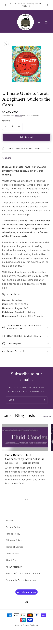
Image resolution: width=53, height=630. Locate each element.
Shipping (18, 116)
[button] (6, 22)
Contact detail (13, 553)
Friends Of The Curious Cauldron (23, 573)
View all (47, 416)
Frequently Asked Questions (21, 580)
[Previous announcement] (5, 5)
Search (9, 520)
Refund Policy (13, 534)
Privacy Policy (13, 527)
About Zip (11, 560)
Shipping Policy (14, 540)
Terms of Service (14, 547)
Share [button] (8, 158)
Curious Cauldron (30, 625)
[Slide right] (33, 500)
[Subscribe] (44, 400)
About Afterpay (14, 567)
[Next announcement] (48, 5)
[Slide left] (20, 500)
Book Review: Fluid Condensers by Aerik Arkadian (25, 456)
